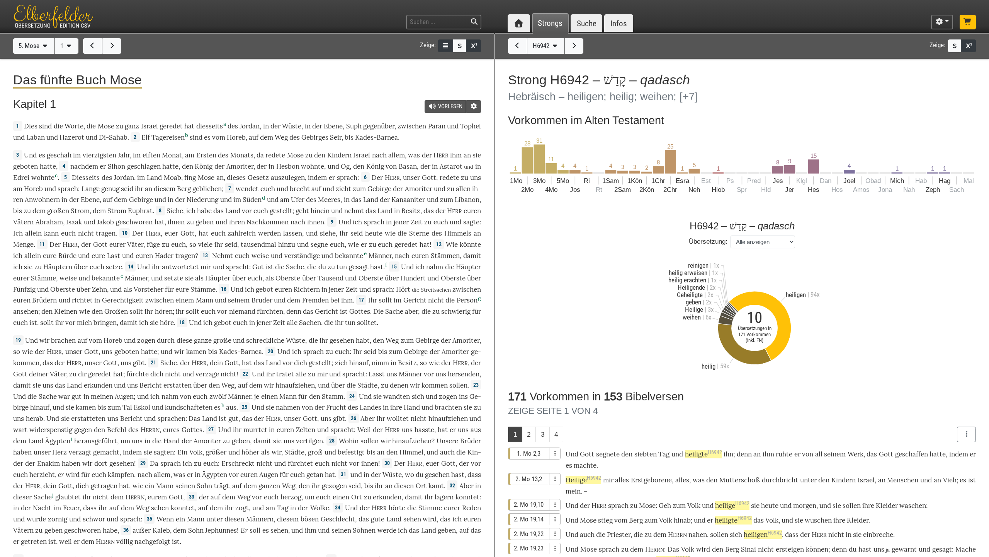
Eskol (142, 407)
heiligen (763, 534)
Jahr (124, 155)
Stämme (43, 278)
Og (345, 166)
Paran (436, 126)
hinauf (359, 363)
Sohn (204, 486)
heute (373, 233)
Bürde (67, 255)
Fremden (315, 300)
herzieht (42, 474)
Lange (91, 189)
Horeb (236, 137)
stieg (605, 520)
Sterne (419, 233)
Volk (195, 452)
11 (42, 244)
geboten (25, 166)
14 (130, 266)
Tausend (330, 278)
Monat (172, 155)
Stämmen (445, 255)
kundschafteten (188, 407)
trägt (221, 486)
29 (143, 463)
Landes (370, 407)
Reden (471, 508)
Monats (241, 155)
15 (394, 266)
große (222, 340)
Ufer (297, 199)
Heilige (583, 480)
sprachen (171, 418)
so (16, 351)
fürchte (137, 374)
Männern (260, 519)
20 (270, 351)
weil (65, 541)
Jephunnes (221, 530)
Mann (204, 300)
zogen (146, 340)
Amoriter (239, 166)
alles (622, 480)
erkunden (98, 385)
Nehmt (222, 255)
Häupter (468, 267)
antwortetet (180, 267)
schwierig (456, 311)
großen (58, 211)
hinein (320, 211)
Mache (965, 549)
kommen (434, 385)
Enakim (48, 463)
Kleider (887, 505)
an (467, 155)
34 (337, 507)
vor (247, 211)
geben (204, 222)
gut (76, 396)
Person (467, 300)
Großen (116, 311)
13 (205, 255)
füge (153, 244)
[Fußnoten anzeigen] (473, 45)
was (414, 155)
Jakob (105, 222)
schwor (94, 519)
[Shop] (968, 22)
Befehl (116, 429)
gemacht (106, 452)
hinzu (286, 244)
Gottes (359, 311)
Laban (35, 137)
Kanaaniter (408, 199)
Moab (172, 177)
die (91, 126)
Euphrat (140, 211)
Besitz (410, 211)
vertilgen (309, 441)
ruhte (784, 454)
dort (100, 463)
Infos (618, 23)
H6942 (542, 46)
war (64, 396)
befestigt (351, 452)
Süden (252, 199)
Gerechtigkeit (123, 300)
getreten (34, 541)
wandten (396, 396)
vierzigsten (99, 155)
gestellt (281, 211)
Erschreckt (238, 463)
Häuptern (57, 267)
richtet (82, 300)
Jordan (250, 126)
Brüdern (44, 300)
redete (275, 155)
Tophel (470, 126)
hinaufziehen (295, 385)
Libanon (467, 199)
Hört (403, 289)
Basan (408, 166)
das (428, 211)
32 (452, 485)
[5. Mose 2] (111, 46)
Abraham (49, 222)
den (304, 486)
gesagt (359, 267)
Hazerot (71, 137)
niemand (242, 311)
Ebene (333, 126)
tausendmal (258, 244)
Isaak (74, 222)
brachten (448, 407)
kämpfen (121, 474)
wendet (247, 189)
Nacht (42, 508)
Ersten (206, 155)
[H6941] (517, 46)
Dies (30, 126)
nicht (86, 233)
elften (151, 155)
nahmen (288, 407)
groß (315, 452)
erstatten (177, 385)
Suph (354, 126)
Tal (127, 407)
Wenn (165, 519)
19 (18, 340)
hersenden (463, 374)
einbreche (878, 534)
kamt (436, 486)
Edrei (21, 177)
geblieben (207, 189)
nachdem (84, 166)
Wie (452, 244)
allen (463, 189)
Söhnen (364, 530)
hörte (397, 508)
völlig (124, 541)
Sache (295, 267)
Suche (586, 23)
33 (191, 497)
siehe (328, 233)
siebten (645, 454)
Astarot (451, 166)
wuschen (818, 520)
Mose (106, 126)
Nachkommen (267, 222)
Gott (429, 177)
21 (153, 362)
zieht (343, 189)
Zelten (305, 429)
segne (319, 244)
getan (314, 474)
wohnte (312, 166)
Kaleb (161, 530)
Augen (124, 396)
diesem (164, 189)
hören (164, 311)
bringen (105, 322)
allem (396, 155)
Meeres (329, 199)
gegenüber (378, 126)
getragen (104, 486)
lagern (444, 497)
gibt (139, 363)
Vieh (950, 480)
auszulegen (288, 177)
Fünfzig (24, 289)
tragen (106, 233)
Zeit (417, 222)
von (185, 396)
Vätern (23, 222)
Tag (282, 508)
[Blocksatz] (445, 45)
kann (51, 233)
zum (679, 505)
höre (167, 322)
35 (149, 519)
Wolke (319, 508)
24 (352, 396)
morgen (804, 505)
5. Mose (30, 46)
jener (401, 222)
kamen (196, 351)
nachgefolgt (152, 541)
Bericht (150, 385)
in (397, 211)
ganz (132, 126)
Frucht (336, 407)
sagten (164, 452)
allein (33, 233)
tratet (285, 374)
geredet (171, 126)
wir (386, 441)
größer (216, 452)
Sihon (116, 166)
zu (119, 126)
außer (142, 530)
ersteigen (790, 549)
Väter (135, 244)
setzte (173, 278)
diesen (404, 486)
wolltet (398, 418)
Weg (281, 137)
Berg (184, 189)
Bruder (261, 300)
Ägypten (57, 441)
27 (211, 429)
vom (620, 520)
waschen (912, 505)
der (262, 166)
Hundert (413, 278)
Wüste (291, 126)
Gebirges (314, 137)
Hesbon (287, 166)
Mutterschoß (739, 480)
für (476, 311)
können (817, 549)
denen (399, 385)
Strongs (550, 23)
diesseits (209, 126)
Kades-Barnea (376, 137)
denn (293, 311)
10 (124, 233)
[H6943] (574, 46)
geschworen (134, 222)
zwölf (217, 396)
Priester (618, 534)
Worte (74, 126)
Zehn (99, 289)
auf (316, 189)
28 (332, 440)
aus (231, 407)
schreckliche (265, 340)
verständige (302, 255)
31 (343, 474)
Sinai (748, 549)
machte (585, 465)
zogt (242, 508)
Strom (80, 211)
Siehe (175, 211)
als (265, 452)
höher (250, 452)
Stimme (430, 508)
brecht (300, 189)
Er (244, 530)
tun (341, 267)
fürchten (270, 311)
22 (245, 374)
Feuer (71, 508)
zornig (57, 519)
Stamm (332, 396)
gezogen (334, 486)
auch (447, 452)
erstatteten (88, 418)
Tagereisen (168, 137)
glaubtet (68, 497)
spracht (237, 267)
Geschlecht (338, 519)
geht (302, 211)
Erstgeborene (651, 480)
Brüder (470, 441)
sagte (471, 222)
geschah (59, 155)
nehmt (354, 211)
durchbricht (780, 480)
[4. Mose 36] (92, 46)
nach (298, 222)
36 (126, 530)
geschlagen (144, 166)
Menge (23, 244)
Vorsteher (148, 289)
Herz (59, 452)
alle (292, 322)
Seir (336, 137)
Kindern (339, 155)
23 (476, 385)
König (203, 166)
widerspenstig (50, 429)
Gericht (415, 300)
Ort (421, 486)
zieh (341, 363)
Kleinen (65, 311)
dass (474, 474)
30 (387, 463)
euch (20, 322)
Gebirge (379, 189)
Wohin (349, 441)
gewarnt (904, 549)
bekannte (349, 255)
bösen (310, 519)
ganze (203, 340)
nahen (697, 534)
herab (34, 418)
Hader (164, 255)
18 (182, 322)
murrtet (255, 429)
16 (223, 289)
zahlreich (242, 233)
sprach (347, 177)
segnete (608, 454)
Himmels (457, 233)
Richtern (307, 289)
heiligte (703, 454)
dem (255, 385)
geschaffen (911, 454)
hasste (424, 429)
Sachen (310, 322)
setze (114, 267)
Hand (412, 407)
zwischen (412, 126)
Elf (145, 137)
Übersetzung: (708, 241)
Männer (380, 255)
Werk (855, 454)
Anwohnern (42, 199)
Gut (258, 267)
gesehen (342, 340)
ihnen (369, 463)
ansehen (25, 311)
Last (113, 255)
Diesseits (86, 177)
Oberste (287, 278)
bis (349, 137)
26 (353, 418)
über (239, 278)
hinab (682, 520)
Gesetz (258, 177)
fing (190, 177)
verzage (207, 374)
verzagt (80, 452)
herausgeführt (95, 441)
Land (154, 177)
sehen (160, 508)
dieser (22, 497)
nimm (380, 363)
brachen (63, 340)
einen (269, 396)
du (852, 549)
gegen (83, 429)
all (818, 454)
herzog (290, 497)
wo (409, 474)
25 (244, 407)
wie (390, 233)
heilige (732, 505)
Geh (665, 505)
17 (361, 300)
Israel (149, 126)
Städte (367, 385)
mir (322, 374)
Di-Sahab (113, 137)
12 (439, 244)
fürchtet (300, 463)
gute (377, 519)
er (61, 474)
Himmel (411, 452)
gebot (264, 289)
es (963, 480)
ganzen (269, 486)
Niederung (202, 199)
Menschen (902, 480)
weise (260, 255)
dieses (236, 177)
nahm (434, 267)
